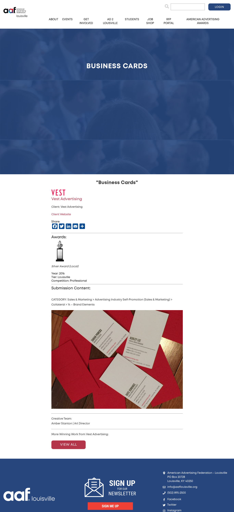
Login (219, 7)
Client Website (61, 214)
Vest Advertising (66, 199)
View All (68, 444)
